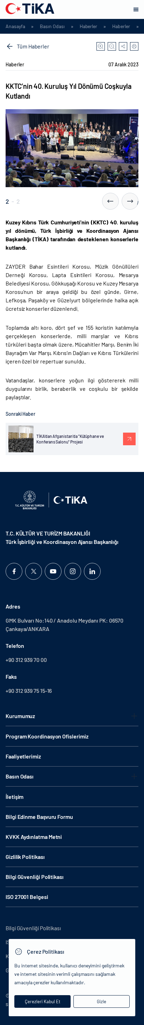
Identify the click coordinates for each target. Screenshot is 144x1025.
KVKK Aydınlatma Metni (34, 836)
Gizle (101, 1001)
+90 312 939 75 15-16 (29, 690)
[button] (110, 201)
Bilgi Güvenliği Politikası (35, 876)
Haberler (88, 26)
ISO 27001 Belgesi (27, 896)
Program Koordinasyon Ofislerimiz (47, 736)
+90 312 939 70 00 (26, 659)
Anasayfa (15, 26)
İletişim (14, 796)
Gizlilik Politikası (25, 856)
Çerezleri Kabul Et (42, 1001)
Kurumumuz (20, 715)
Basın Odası (52, 26)
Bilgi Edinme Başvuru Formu (39, 816)
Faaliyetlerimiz (23, 756)
